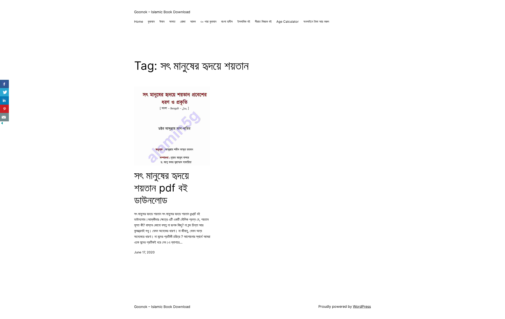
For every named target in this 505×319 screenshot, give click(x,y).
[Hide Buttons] (2, 124)
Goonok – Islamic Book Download (162, 12)
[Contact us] (4, 117)
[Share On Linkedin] (4, 100)
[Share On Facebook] (4, 84)
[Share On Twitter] (4, 92)
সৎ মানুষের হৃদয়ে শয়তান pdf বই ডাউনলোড (161, 187)
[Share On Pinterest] (4, 109)
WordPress (362, 306)
